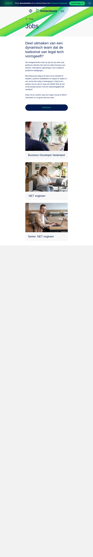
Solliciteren (46, 107)
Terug (31, 19)
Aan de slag (75, 3)
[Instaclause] (46, 11)
